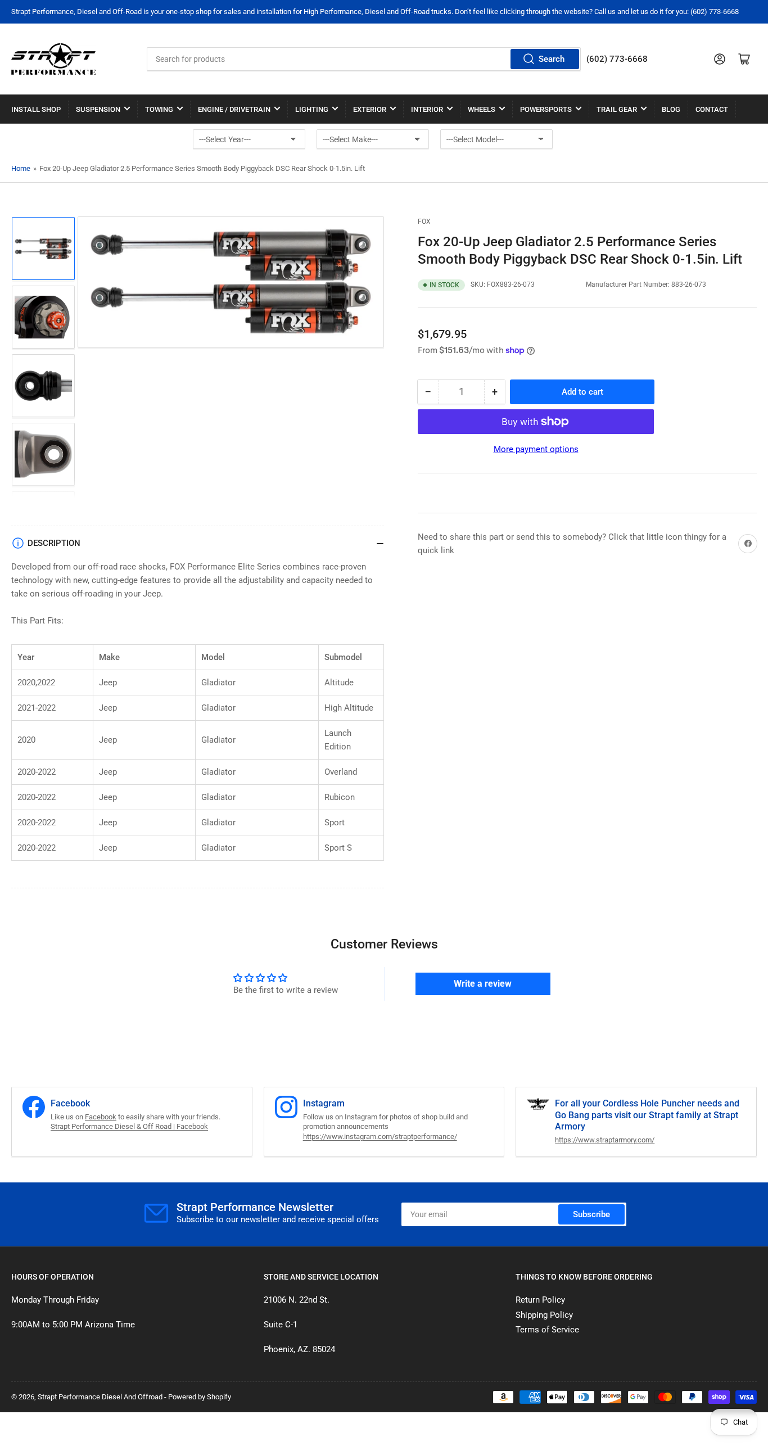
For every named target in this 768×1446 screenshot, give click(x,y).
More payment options (536, 449)
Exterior (369, 109)
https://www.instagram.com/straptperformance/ (380, 1136)
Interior (427, 109)
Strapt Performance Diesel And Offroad (100, 1397)
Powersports (546, 109)
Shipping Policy (544, 1315)
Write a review (483, 983)
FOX (424, 221)
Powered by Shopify (199, 1397)
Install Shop (36, 109)
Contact (711, 109)
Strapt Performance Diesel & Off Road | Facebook (129, 1126)
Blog (671, 109)
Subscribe (591, 1214)
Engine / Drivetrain (234, 109)
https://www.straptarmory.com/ (604, 1140)
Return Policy (540, 1300)
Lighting (311, 109)
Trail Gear (617, 109)
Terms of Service (547, 1330)
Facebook (100, 1117)
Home (20, 168)
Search (551, 59)
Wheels (481, 109)
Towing (159, 109)
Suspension (98, 109)
